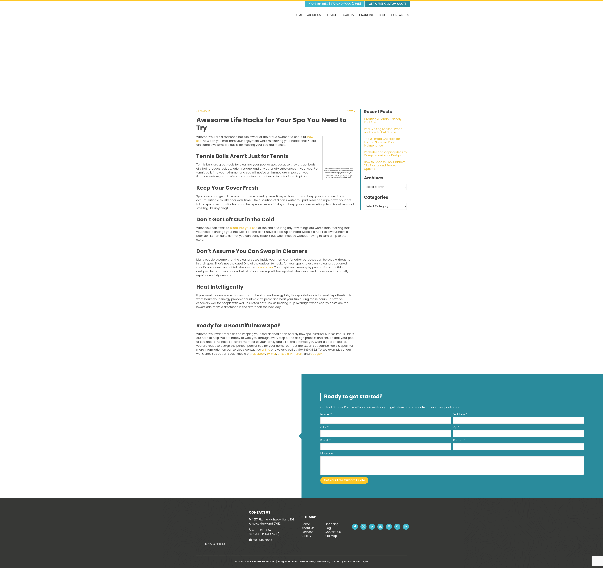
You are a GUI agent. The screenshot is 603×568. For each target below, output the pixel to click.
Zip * (456, 427)
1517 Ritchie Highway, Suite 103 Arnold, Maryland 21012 (271, 521)
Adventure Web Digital (356, 561)
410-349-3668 (262, 540)
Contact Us (400, 15)
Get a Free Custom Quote (387, 4)
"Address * (460, 414)
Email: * (325, 440)
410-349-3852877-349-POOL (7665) (264, 532)
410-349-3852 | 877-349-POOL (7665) (335, 4)
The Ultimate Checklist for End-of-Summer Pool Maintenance (382, 142)
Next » (351, 111)
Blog (382, 15)
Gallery (348, 15)
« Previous (203, 111)
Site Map (331, 536)
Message (326, 453)
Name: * (326, 414)
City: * (324, 427)
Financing (366, 15)
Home (298, 15)
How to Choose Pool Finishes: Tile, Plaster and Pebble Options (384, 165)
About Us (314, 15)
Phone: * (459, 440)
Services (332, 15)
